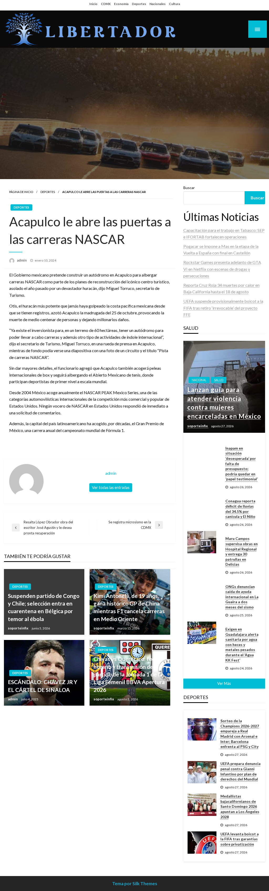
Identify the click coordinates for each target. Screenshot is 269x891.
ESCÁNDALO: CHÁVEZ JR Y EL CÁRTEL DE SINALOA (42, 686)
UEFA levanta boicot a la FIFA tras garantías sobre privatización (239, 839)
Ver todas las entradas (111, 487)
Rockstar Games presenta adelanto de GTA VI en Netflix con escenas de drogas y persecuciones (222, 269)
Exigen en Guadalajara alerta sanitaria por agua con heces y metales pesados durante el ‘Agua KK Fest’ (241, 644)
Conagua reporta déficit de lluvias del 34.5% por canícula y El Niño (240, 509)
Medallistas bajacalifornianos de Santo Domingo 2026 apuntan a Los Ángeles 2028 (239, 806)
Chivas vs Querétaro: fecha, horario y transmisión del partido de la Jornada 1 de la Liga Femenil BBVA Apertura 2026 (129, 674)
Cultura (174, 4)
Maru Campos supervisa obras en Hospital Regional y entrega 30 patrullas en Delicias (241, 551)
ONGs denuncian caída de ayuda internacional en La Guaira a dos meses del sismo (241, 596)
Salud (218, 380)
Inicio (93, 4)
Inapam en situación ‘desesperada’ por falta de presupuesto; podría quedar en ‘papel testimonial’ (241, 463)
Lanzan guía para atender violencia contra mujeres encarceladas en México (224, 403)
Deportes (139, 4)
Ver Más (224, 683)
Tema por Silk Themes (134, 883)
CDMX (106, 4)
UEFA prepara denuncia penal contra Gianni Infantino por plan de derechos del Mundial (240, 771)
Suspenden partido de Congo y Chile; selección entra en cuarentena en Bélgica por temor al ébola (43, 607)
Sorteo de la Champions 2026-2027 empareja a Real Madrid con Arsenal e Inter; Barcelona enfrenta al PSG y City (239, 733)
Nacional (199, 380)
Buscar (189, 187)
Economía (121, 4)
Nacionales (157, 4)
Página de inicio (21, 192)
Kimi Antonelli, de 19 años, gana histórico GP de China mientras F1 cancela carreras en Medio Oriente (129, 607)
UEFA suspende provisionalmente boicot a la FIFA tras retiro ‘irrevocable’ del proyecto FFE (223, 308)
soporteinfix (18, 628)
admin (22, 260)
